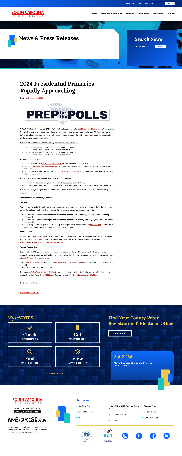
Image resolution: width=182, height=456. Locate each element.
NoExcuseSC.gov (27, 419)
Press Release (33, 283)
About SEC (137, 3)
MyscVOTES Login (151, 417)
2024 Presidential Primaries (89, 129)
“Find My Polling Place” (57, 262)
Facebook (153, 436)
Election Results (150, 412)
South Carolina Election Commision (28, 14)
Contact (171, 13)
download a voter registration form (44, 166)
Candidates (143, 13)
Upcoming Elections (118, 414)
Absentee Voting (150, 406)
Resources (158, 13)
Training (130, 13)
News (127, 3)
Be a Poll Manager (85, 412)
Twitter (139, 436)
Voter (33, 272)
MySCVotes (76, 262)
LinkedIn (166, 436)
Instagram (125, 436)
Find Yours (120, 333)
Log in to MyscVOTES (53, 373)
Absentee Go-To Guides (45, 272)
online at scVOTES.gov (51, 164)
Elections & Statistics (111, 13)
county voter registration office (68, 171)
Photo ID (42, 210)
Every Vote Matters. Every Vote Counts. (27, 410)
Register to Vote (84, 406)
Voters (94, 13)
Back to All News (29, 292)
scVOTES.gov (95, 224)
